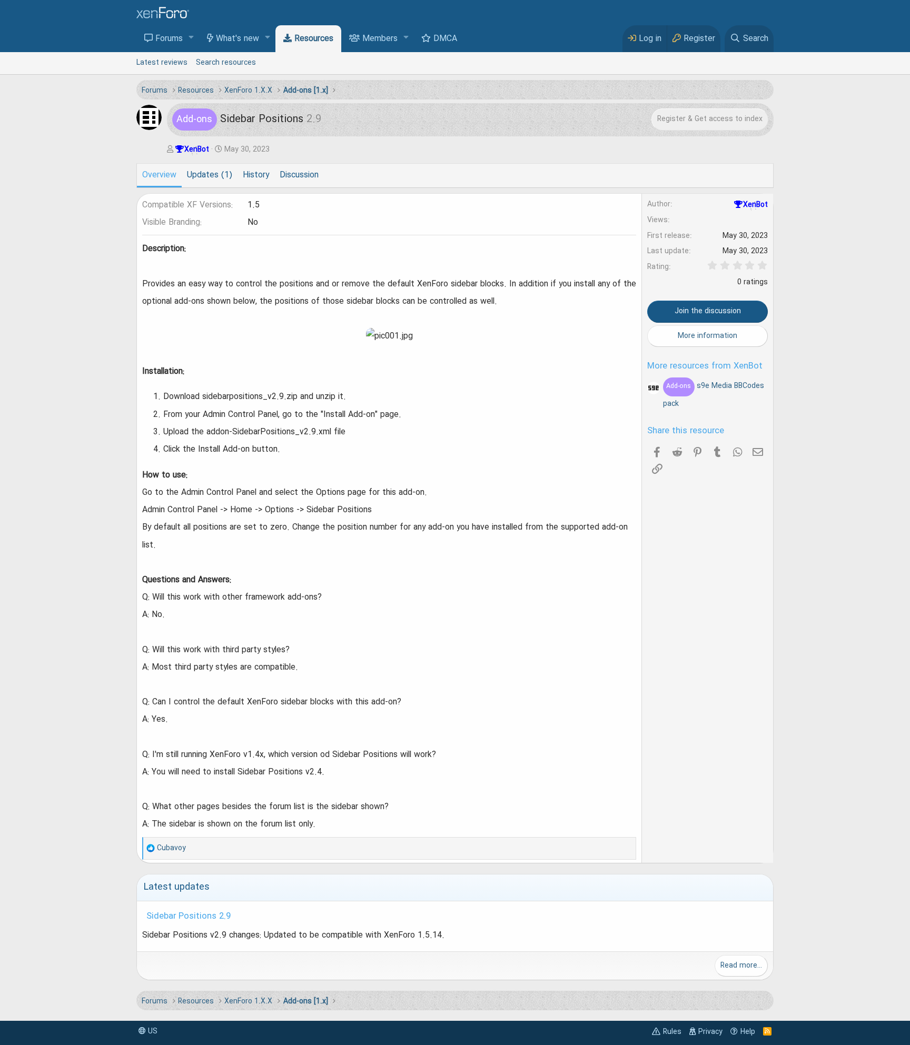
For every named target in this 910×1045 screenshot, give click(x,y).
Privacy (710, 1032)
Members (380, 39)
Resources (313, 39)
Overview (159, 175)
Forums (169, 39)
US (151, 1031)
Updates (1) (209, 175)
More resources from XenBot (705, 366)
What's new (237, 39)
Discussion (299, 175)
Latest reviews (161, 62)
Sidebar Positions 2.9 (188, 916)
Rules (672, 1032)
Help (747, 1032)
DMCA (445, 39)
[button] (191, 38)
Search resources (226, 62)
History (256, 175)
